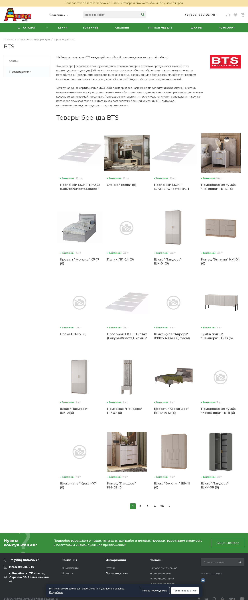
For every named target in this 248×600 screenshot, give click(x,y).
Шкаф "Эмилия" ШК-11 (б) (172, 485)
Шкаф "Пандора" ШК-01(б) (74, 411)
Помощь (156, 560)
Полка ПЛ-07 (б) (73, 334)
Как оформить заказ (163, 568)
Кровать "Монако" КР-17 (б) (79, 261)
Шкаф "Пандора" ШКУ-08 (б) (215, 485)
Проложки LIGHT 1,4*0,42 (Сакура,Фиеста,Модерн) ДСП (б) (80, 189)
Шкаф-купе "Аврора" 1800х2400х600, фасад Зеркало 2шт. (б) (172, 338)
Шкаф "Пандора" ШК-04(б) (168, 261)
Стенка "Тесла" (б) (121, 185)
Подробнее (56, 592)
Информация (116, 560)
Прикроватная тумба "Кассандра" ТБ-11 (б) (218, 411)
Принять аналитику (185, 590)
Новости (67, 573)
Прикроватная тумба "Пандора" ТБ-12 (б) (218, 187)
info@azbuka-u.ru (21, 567)
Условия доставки (162, 578)
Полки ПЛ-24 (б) (120, 259)
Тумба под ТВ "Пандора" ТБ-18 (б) (217, 336)
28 (162, 506)
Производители (117, 573)
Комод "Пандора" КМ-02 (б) (121, 485)
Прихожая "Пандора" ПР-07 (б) (124, 411)
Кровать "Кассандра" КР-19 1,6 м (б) (171, 411)
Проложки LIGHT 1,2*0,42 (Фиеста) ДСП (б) (171, 189)
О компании (70, 568)
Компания (69, 560)
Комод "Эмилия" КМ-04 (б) (220, 261)
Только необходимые (154, 590)
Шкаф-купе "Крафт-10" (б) (78, 485)
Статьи (110, 568)
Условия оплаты (160, 573)
